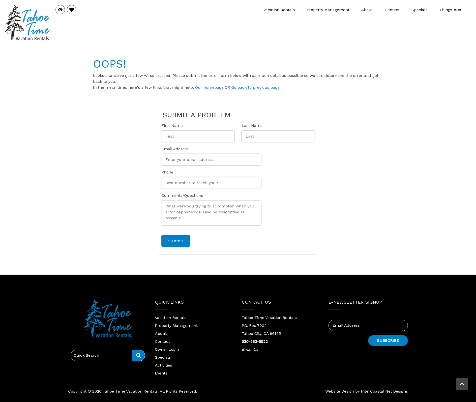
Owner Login (167, 349)
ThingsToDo (450, 9)
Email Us (250, 349)
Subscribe (388, 340)
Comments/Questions (182, 195)
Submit (175, 240)
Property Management (328, 9)
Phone (167, 172)
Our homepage (209, 87)
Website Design (339, 391)
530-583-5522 (255, 341)
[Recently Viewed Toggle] (60, 9)
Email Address (175, 148)
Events (161, 373)
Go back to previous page (255, 87)
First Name (172, 125)
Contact (392, 9)
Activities (163, 365)
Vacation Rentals (279, 9)
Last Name (252, 125)
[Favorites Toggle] (71, 9)
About (367, 9)
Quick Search (86, 355)
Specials (419, 9)
